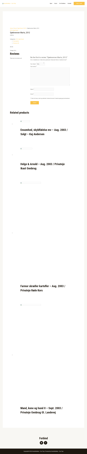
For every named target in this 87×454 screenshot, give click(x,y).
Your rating (33, 64)
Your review (33, 66)
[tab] (45, 41)
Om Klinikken (62, 3)
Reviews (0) (16, 43)
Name (32, 89)
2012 (25, 28)
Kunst (55, 3)
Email (32, 94)
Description (16, 41)
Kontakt (69, 3)
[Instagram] (45, 442)
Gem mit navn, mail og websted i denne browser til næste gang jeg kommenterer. (51, 98)
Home (11, 28)
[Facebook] (41, 442)
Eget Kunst (20, 28)
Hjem (51, 3)
